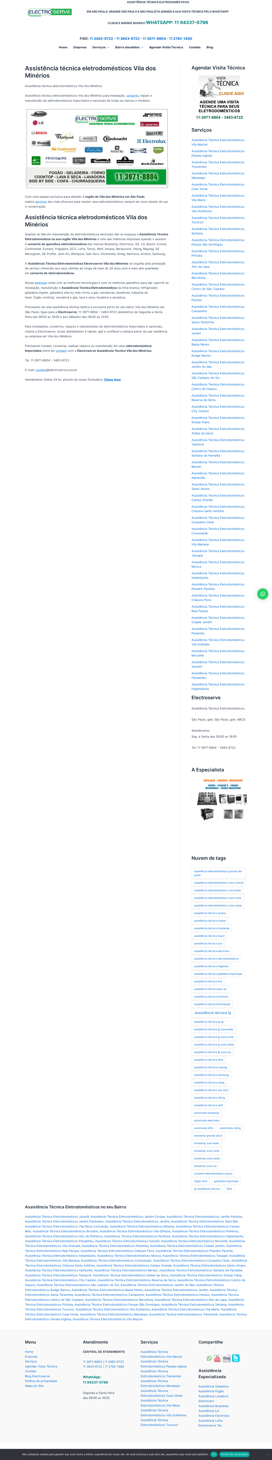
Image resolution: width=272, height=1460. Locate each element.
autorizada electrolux (207, 1120)
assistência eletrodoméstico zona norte (217, 897)
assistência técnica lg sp (209, 1021)
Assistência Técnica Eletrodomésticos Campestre (109, 1295)
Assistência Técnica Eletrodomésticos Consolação (116, 1260)
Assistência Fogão (211, 1391)
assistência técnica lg (213, 1013)
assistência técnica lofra (208, 1059)
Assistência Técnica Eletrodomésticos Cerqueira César (191, 1260)
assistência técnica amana (210, 913)
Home (29, 1352)
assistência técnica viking (209, 1097)
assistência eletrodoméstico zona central (218, 882)
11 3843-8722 (128, 38)
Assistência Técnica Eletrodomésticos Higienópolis (207, 1236)
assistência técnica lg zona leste (213, 1029)
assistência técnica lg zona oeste (214, 1044)
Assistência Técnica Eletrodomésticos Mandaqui (113, 1314)
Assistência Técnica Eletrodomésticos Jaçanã (57, 1216)
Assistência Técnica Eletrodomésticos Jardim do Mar (157, 1285)
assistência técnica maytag (210, 1067)
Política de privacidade (41, 1381)
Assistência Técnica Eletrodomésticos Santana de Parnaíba (200, 1270)
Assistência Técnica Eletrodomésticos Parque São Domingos (117, 1304)
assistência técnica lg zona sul (212, 1052)
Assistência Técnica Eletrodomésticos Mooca (129, 1255)
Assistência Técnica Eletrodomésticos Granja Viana (205, 1275)
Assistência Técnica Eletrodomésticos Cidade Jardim (187, 1246)
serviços (41, 201)
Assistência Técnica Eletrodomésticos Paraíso (177, 1295)
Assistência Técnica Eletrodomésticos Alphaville (58, 1270)
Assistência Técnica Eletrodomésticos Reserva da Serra (137, 1280)
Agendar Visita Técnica (41, 1366)
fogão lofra (200, 1181)
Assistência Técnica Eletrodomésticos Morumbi (194, 1241)
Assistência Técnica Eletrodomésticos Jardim (176, 1290)
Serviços (31, 1361)
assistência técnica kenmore (211, 996)
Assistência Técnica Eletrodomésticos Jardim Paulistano (64, 1221)
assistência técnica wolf (208, 1105)
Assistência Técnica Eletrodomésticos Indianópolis (60, 1255)
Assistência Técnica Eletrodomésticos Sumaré (127, 1241)
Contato (30, 1371)
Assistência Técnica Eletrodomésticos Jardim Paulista (204, 1216)
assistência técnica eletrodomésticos (216, 958)
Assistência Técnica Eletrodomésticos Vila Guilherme (113, 1309)
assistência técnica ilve (208, 981)
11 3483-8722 (101, 38)
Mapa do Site (34, 1386)
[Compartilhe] (217, 1358)
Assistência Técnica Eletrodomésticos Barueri (126, 1270)
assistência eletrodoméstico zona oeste (218, 905)
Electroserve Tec (210, 1425)
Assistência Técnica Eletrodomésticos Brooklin (65, 1231)
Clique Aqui (112, 379)
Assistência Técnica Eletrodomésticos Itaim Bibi (204, 1221)
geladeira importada (226, 1181)
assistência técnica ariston (210, 920)
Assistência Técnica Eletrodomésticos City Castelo (60, 1280)
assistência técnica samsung (211, 1074)
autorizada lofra (203, 1128)
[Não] (267, 1454)
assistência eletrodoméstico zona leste (217, 890)
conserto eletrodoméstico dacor (213, 1173)
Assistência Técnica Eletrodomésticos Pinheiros (205, 1231)
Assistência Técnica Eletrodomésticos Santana (193, 1304)
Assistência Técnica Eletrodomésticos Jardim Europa (127, 1216)
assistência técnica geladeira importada (218, 973)
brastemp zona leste (206, 1143)
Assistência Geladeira (214, 1386)
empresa (41, 283)
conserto (132, 95)
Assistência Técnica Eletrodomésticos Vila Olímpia (135, 1231)
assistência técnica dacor (209, 935)
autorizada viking (230, 1128)
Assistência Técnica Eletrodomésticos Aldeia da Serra (130, 1275)
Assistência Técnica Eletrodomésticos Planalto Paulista (194, 1251)
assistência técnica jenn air (210, 988)
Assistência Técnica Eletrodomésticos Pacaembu (59, 1241)
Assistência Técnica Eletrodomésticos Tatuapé (195, 1255)
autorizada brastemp (206, 1112)
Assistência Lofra (211, 1420)
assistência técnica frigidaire (211, 966)
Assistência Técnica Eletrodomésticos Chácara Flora (117, 1251)
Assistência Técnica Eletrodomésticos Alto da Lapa (190, 1300)
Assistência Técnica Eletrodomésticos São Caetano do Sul (78, 1285)
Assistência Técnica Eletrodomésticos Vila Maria (185, 1309)
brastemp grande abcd (208, 1135)
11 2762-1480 (180, 38)
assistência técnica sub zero (211, 1090)
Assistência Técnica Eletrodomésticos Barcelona (119, 1300)
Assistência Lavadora (213, 1396)
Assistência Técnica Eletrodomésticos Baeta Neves (107, 1290)
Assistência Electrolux (214, 1415)
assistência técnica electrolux (212, 951)
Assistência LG (209, 1411)
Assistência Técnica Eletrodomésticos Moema (142, 1226)
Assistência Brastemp (214, 1406)
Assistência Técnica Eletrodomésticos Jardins (137, 1221)
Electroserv (206, 1401)
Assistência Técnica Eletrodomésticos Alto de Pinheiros (64, 1236)
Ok (214, 1454)
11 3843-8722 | (94, 1366)
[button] (107, 47)
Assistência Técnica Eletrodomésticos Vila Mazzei (108, 1319)
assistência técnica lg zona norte (214, 1036)
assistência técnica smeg (209, 1082)
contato (61, 351)
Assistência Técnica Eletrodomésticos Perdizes (137, 1236)
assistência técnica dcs (208, 943)
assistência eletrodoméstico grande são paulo (218, 873)
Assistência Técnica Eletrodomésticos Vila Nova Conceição (66, 1226)
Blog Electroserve (37, 1376)
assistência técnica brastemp (211, 928)
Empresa (31, 1356)
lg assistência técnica (207, 1188)
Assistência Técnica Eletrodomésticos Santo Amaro (209, 1265)
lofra (229, 1188)
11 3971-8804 (154, 38)
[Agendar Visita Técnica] (219, 98)
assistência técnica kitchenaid (212, 1004)
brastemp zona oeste (207, 1158)
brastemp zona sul (205, 1165)
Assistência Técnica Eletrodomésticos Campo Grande (134, 1265)
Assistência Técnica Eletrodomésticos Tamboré (58, 1275)
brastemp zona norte (206, 1150)
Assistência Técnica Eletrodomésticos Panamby (115, 1246)
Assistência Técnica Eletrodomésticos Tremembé (183, 1314)
